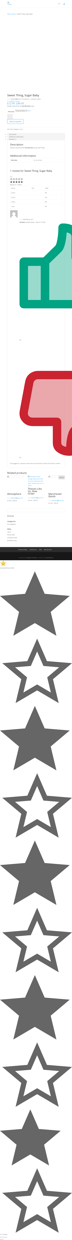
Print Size (11, 112)
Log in (9, 532)
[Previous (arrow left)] (1, 1239)
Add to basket (15, 121)
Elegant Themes (32, 558)
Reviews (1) (12, 139)
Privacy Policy (22, 549)
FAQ (40, 549)
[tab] (36, 134)
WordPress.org (11, 540)
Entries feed (11, 535)
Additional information (16, 137)
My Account (48, 549)
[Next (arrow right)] (2, 1239)
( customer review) (13, 101)
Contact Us (33, 549)
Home (9, 14)
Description (12, 134)
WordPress (49, 558)
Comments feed (12, 538)
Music (14, 14)
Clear (29, 111)
